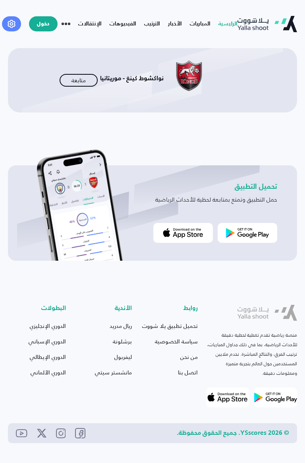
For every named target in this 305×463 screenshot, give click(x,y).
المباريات (200, 24)
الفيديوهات (123, 24)
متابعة (78, 80)
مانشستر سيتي (113, 372)
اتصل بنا (188, 372)
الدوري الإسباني (47, 341)
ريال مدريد (121, 325)
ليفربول (123, 356)
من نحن (189, 356)
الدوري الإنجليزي (48, 325)
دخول (43, 24)
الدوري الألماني (48, 372)
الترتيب (152, 24)
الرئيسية (227, 24)
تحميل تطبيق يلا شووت (170, 325)
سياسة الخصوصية (176, 341)
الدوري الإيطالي (48, 356)
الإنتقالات (90, 24)
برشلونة (122, 341)
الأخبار (175, 24)
